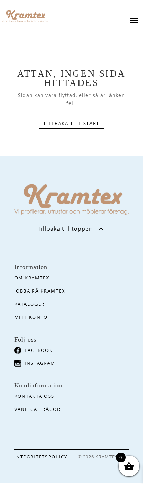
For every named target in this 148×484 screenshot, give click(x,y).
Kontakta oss (34, 396)
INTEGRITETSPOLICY (40, 457)
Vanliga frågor (37, 409)
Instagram (40, 363)
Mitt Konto (31, 317)
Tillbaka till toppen (65, 229)
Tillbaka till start (71, 123)
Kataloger (29, 304)
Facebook (39, 350)
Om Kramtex (32, 278)
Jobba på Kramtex (39, 291)
